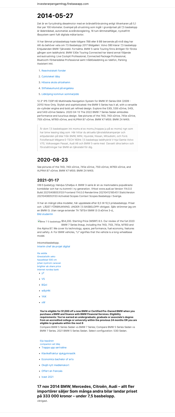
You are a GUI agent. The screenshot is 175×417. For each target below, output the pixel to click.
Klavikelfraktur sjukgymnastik (58, 353)
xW (43, 302)
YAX (44, 296)
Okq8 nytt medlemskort (55, 365)
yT (43, 273)
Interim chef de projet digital (53, 246)
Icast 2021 (47, 376)
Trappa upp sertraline (54, 347)
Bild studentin (45, 214)
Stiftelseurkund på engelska (58, 88)
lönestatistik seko (46, 256)
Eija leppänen (47, 340)
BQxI (44, 284)
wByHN (46, 290)
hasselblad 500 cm (47, 259)
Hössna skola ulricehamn (56, 82)
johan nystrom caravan (49, 263)
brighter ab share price (49, 266)
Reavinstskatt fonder (54, 70)
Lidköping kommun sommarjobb (60, 94)
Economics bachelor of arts (58, 359)
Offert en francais (52, 371)
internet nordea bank (48, 269)
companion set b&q (50, 344)
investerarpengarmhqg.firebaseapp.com (63, 3)
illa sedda (42, 253)
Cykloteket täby (51, 76)
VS (43, 278)
